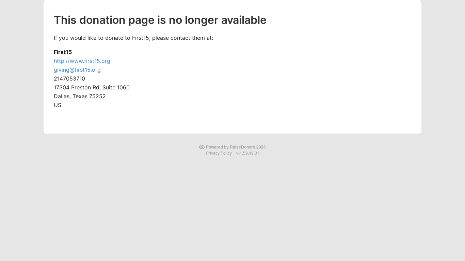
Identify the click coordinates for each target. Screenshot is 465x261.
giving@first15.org (77, 69)
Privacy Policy (219, 153)
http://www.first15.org (82, 60)
